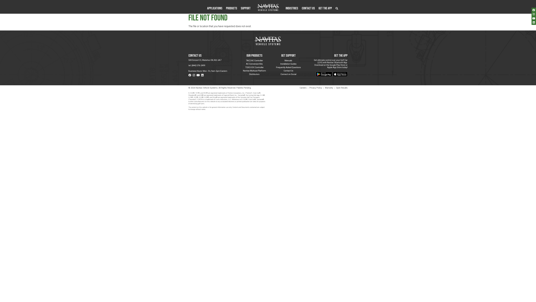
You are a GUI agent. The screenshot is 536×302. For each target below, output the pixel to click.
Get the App (325, 8)
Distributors (254, 74)
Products (231, 8)
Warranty (329, 88)
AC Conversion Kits (254, 64)
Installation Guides (288, 64)
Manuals (288, 60)
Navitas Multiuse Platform (254, 71)
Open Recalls (342, 88)
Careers (303, 88)
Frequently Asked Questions (288, 67)
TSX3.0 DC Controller (254, 67)
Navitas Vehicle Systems (268, 7)
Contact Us (308, 8)
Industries (292, 8)
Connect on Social (288, 74)
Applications (214, 8)
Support (246, 8)
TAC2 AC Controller (254, 60)
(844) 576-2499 (198, 65)
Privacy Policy (315, 88)
